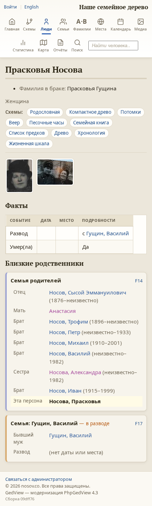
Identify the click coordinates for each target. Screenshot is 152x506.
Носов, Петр (64, 332)
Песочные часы (46, 122)
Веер (14, 122)
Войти (10, 7)
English (31, 7)
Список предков (27, 133)
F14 (138, 280)
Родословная (45, 112)
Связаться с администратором (38, 479)
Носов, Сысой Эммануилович (87, 292)
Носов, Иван (65, 390)
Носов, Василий (69, 353)
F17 (138, 423)
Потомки (131, 112)
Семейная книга (91, 122)
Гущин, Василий (107, 233)
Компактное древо (90, 112)
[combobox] (113, 45)
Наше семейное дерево (113, 7)
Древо (61, 133)
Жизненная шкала (29, 143)
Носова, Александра (75, 372)
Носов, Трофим (68, 321)
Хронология (91, 133)
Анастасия (62, 310)
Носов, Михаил (69, 342)
